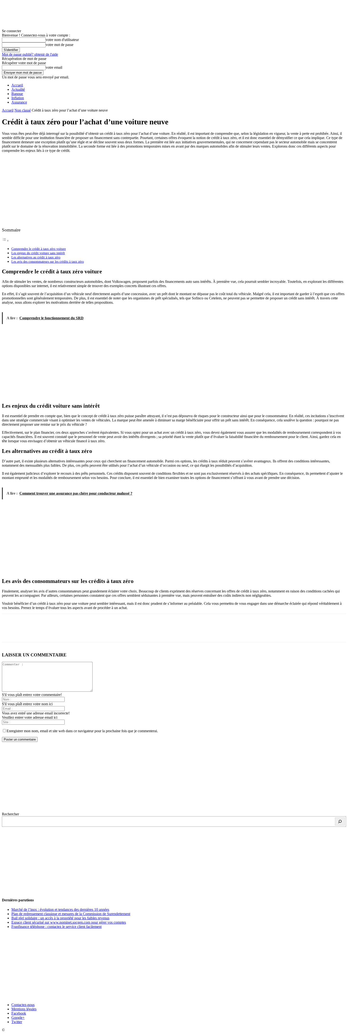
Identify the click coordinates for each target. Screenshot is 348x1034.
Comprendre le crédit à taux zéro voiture (38, 249)
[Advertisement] (174, 190)
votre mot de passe (59, 45)
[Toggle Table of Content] (5, 241)
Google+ (18, 1018)
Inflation (17, 98)
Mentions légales (23, 1009)
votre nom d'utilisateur (62, 40)
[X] (27, 632)
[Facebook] (10, 632)
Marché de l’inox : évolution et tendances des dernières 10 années (60, 910)
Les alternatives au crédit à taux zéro (35, 257)
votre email (54, 67)
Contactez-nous (23, 1005)
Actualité (18, 89)
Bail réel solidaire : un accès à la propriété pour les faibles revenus (60, 918)
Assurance (19, 102)
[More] (78, 632)
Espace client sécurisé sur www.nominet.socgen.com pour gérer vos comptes (68, 922)
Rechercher (10, 814)
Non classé (22, 110)
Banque (17, 94)
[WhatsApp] (61, 632)
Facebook (18, 1013)
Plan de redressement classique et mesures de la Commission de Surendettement (70, 914)
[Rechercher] (340, 821)
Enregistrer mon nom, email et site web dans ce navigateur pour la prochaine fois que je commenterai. (82, 731)
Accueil (17, 85)
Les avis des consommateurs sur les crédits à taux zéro (47, 261)
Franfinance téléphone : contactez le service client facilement (56, 927)
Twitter (16, 1022)
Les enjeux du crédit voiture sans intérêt (38, 253)
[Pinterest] (44, 632)
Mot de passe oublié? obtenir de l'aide (30, 54)
